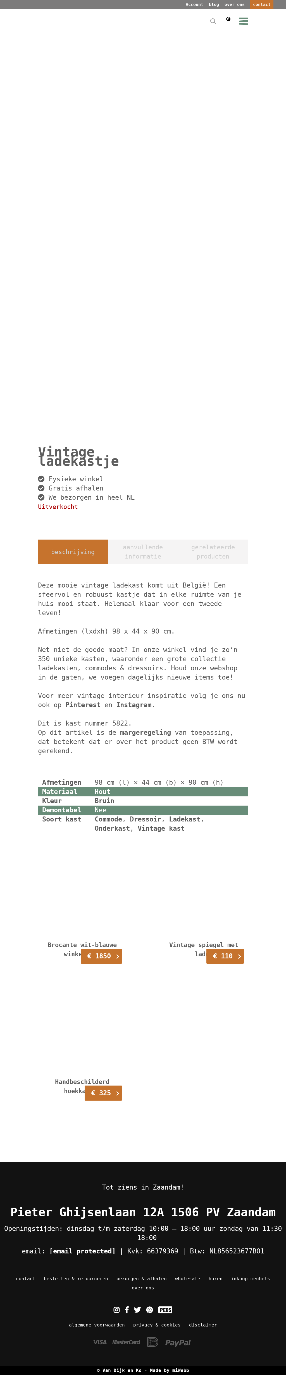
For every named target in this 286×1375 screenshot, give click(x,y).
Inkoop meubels (250, 1278)
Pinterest (83, 705)
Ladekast (184, 819)
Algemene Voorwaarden (97, 1325)
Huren (216, 1278)
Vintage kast (161, 828)
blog (214, 4)
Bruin (104, 801)
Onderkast (112, 828)
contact (262, 4)
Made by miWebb (169, 1370)
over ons (235, 4)
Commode (108, 819)
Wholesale (187, 1278)
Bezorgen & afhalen (141, 1278)
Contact (25, 1278)
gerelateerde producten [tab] (213, 552)
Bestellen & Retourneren (76, 1278)
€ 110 (223, 956)
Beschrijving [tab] (73, 551)
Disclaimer (203, 1325)
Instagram (133, 705)
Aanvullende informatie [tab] (143, 552)
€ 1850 (99, 956)
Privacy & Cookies (157, 1325)
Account (194, 4)
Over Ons (143, 1288)
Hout (102, 792)
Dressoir (145, 819)
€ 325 (101, 1093)
